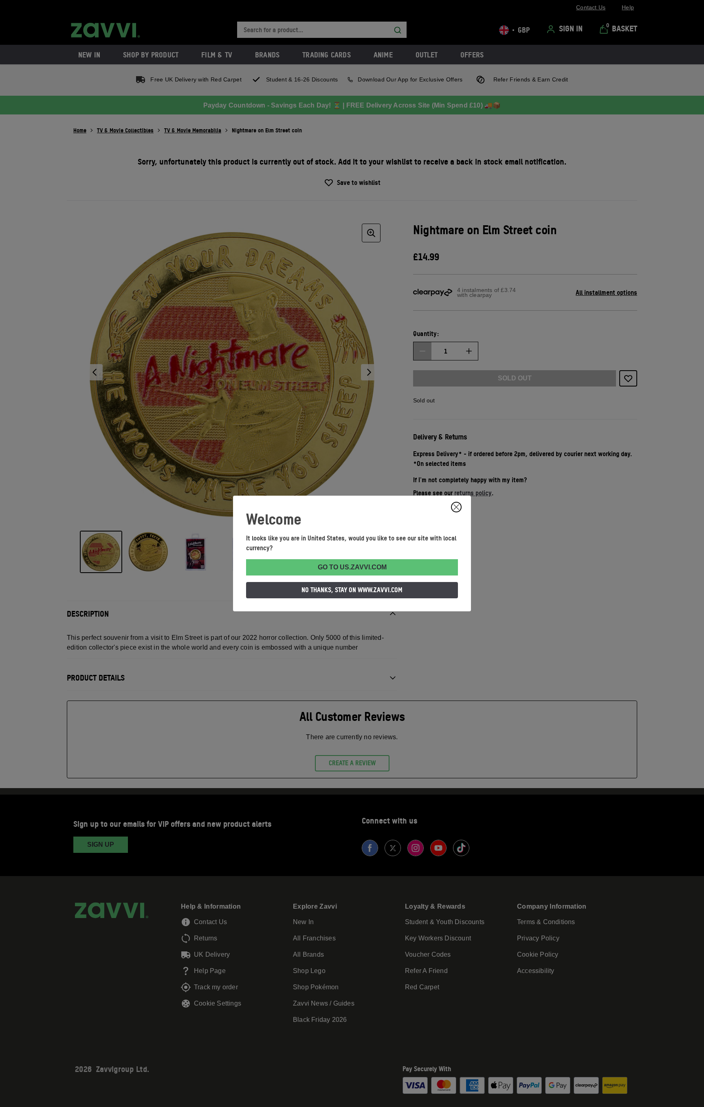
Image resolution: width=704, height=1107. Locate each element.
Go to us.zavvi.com (352, 567)
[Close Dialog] (456, 507)
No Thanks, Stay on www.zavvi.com (352, 590)
